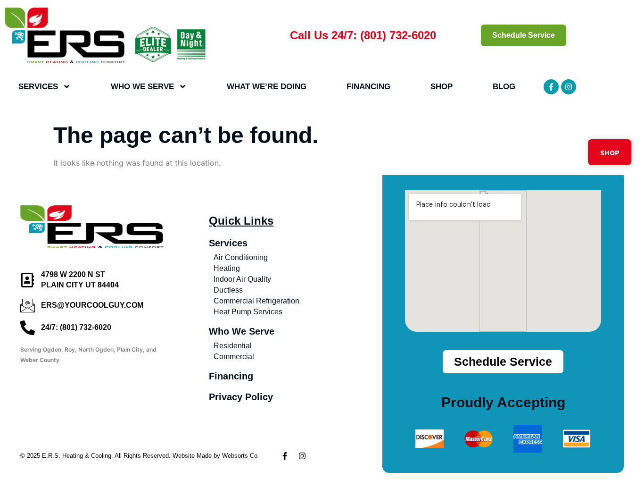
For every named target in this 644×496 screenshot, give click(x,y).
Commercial (234, 357)
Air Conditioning (241, 257)
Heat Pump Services (248, 312)
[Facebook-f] (551, 86)
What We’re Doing (266, 86)
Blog (504, 86)
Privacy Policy (241, 397)
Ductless (228, 290)
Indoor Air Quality (242, 279)
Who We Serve (142, 86)
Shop (441, 86)
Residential (233, 346)
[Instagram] (568, 86)
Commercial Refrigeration (256, 301)
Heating (227, 268)
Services (38, 86)
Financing (368, 86)
